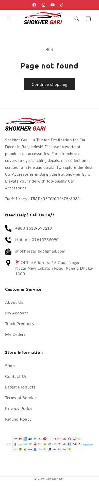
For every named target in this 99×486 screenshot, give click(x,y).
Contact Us (16, 376)
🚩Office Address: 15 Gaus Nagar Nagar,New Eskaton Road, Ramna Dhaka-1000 (54, 268)
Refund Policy (18, 418)
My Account (16, 312)
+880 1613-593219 (33, 228)
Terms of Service (21, 397)
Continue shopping (50, 84)
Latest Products (20, 386)
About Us (14, 302)
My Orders (15, 334)
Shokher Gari (55, 478)
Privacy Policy (18, 408)
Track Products (19, 323)
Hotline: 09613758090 (37, 239)
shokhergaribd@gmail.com (40, 250)
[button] (8, 18)
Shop (10, 365)
